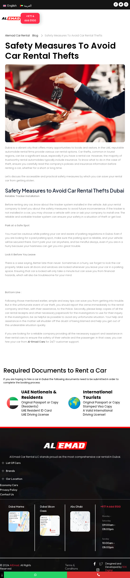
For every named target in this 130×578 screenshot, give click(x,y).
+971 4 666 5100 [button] (30, 18)
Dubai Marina (16, 506)
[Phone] (98, 575)
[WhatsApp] (35, 575)
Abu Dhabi (76, 506)
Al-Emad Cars (36, 341)
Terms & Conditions (71, 566)
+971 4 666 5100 (111, 506)
